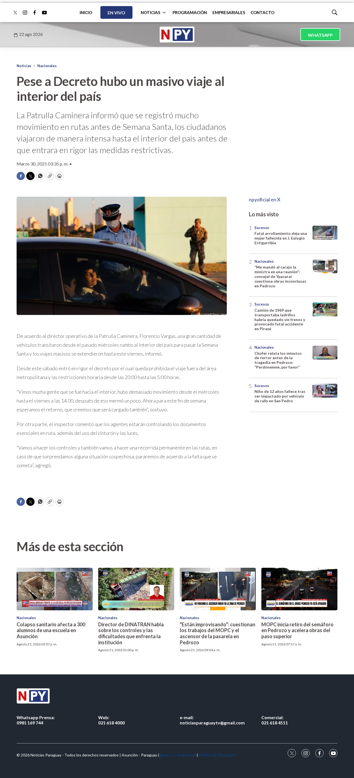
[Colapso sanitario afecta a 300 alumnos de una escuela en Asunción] (55, 589)
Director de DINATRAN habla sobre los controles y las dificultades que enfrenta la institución (131, 633)
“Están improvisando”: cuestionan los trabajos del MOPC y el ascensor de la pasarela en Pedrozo (217, 633)
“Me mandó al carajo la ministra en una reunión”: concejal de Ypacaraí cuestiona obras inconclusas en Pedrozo (280, 276)
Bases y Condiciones (178, 755)
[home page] (177, 34)
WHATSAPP (320, 35)
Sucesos (261, 227)
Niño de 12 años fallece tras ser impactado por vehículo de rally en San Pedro (279, 396)
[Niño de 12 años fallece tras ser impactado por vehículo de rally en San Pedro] (325, 391)
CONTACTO (262, 12)
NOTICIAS (150, 12)
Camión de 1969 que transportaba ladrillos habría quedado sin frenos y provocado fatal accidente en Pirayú (279, 319)
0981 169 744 (36, 720)
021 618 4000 (111, 720)
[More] (164, 12)
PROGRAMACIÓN (190, 12)
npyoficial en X (264, 199)
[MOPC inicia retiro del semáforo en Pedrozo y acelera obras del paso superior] (299, 589)
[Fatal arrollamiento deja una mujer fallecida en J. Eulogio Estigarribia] (325, 233)
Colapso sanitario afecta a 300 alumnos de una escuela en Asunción (51, 630)
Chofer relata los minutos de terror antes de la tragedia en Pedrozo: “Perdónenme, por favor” (278, 360)
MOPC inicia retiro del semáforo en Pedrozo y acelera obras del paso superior (297, 630)
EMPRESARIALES (228, 12)
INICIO (86, 12)
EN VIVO (116, 12)
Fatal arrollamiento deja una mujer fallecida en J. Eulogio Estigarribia (280, 238)
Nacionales (47, 66)
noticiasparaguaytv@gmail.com (212, 720)
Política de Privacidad (217, 755)
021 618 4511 (274, 720)
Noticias (24, 66)
